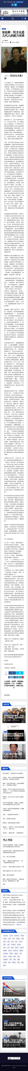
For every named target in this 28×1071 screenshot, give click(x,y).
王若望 (10, 956)
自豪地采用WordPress (6, 1065)
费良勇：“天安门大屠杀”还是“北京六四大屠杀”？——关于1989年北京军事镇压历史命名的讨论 (14, 791)
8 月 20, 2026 (8, 1045)
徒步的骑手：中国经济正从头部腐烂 (13, 773)
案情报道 (5, 1004)
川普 (8, 944)
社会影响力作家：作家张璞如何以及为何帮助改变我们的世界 (13, 736)
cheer (16, 756)
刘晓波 (18, 938)
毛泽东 (11, 953)
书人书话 (4, 28)
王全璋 (5, 956)
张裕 (4, 947)
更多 (4, 884)
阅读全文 (18, 924)
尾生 (4, 944)
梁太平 (10, 950)
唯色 (16, 941)
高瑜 (4, 965)
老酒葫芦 (5, 959)
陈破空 (14, 962)
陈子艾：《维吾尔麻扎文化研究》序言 (13, 866)
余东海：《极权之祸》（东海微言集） (13, 833)
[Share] (12, 673)
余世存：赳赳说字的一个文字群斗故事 (8, 683)
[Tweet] (20, 673)
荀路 (14, 959)
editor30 (16, 720)
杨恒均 (22, 947)
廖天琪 (19, 944)
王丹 (21, 953)
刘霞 (8, 941)
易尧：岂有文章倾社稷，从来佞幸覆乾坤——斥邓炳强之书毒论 (13, 1025)
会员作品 (5, 1021)
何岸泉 (22, 935)
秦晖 (14, 956)
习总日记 (5, 935)
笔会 (18, 956)
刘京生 (13, 42)
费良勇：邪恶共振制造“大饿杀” (11, 823)
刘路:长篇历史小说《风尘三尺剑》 (12, 871)
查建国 (5, 950)
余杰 (9, 938)
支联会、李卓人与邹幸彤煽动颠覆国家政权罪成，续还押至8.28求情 (13, 1008)
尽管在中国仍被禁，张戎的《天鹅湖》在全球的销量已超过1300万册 (13, 717)
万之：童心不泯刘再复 (13, 754)
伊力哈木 (17, 935)
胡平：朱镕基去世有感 (9, 818)
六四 (13, 938)
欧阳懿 (21, 950)
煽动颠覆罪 (11, 1004)
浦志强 (16, 953)
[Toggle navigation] (13, 18)
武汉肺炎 (5, 953)
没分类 (5, 987)
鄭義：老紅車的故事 (8, 875)
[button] (22, 18)
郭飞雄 (5, 962)
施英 (12, 947)
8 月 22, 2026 (8, 994)
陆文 (9, 962)
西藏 (18, 959)
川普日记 (13, 944)
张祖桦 (17, 42)
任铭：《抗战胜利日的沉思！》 (11, 814)
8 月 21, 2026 (8, 1011)
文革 (8, 947)
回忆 (9, 751)
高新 (22, 962)
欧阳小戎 (15, 950)
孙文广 (20, 941)
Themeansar (24, 1065)
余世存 (5, 938)
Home (14, 1067)
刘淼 (22, 938)
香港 (18, 962)
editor (6, 40)
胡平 (10, 959)
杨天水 (17, 947)
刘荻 (4, 941)
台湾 (12, 941)
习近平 (11, 935)
